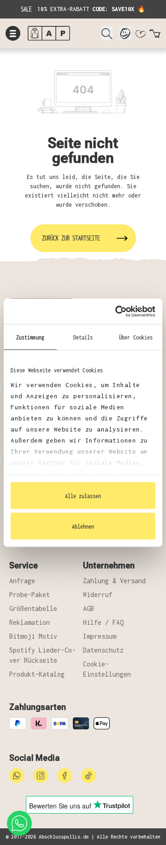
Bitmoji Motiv (33, 636)
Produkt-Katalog (37, 674)
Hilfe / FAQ (103, 622)
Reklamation (29, 622)
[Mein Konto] (125, 33)
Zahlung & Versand (114, 581)
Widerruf (98, 594)
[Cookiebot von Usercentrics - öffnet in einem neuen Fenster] (117, 311)
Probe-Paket (29, 594)
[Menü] (13, 33)
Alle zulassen (83, 496)
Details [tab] (83, 337)
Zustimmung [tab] (30, 337)
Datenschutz (103, 650)
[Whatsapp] (16, 775)
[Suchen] (107, 33)
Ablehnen (83, 526)
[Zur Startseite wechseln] (61, 33)
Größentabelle (33, 608)
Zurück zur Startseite (71, 238)
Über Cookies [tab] (136, 337)
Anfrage (22, 581)
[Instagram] (40, 775)
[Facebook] (64, 775)
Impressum (99, 636)
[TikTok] (88, 775)
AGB (88, 608)
